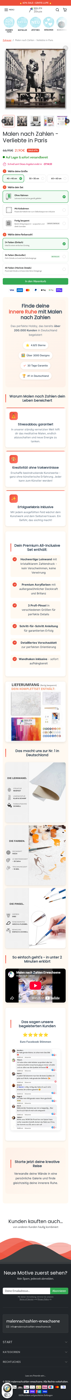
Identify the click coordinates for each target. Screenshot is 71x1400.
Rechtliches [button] (12, 1362)
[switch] (7, 1395)
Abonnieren (59, 1290)
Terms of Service (26, 1299)
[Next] (61, 24)
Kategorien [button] (11, 1352)
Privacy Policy (43, 1299)
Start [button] (7, 1342)
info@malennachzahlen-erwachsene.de (31, 1326)
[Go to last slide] (3, 121)
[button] (9, 10)
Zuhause (7, 40)
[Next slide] (67, 121)
